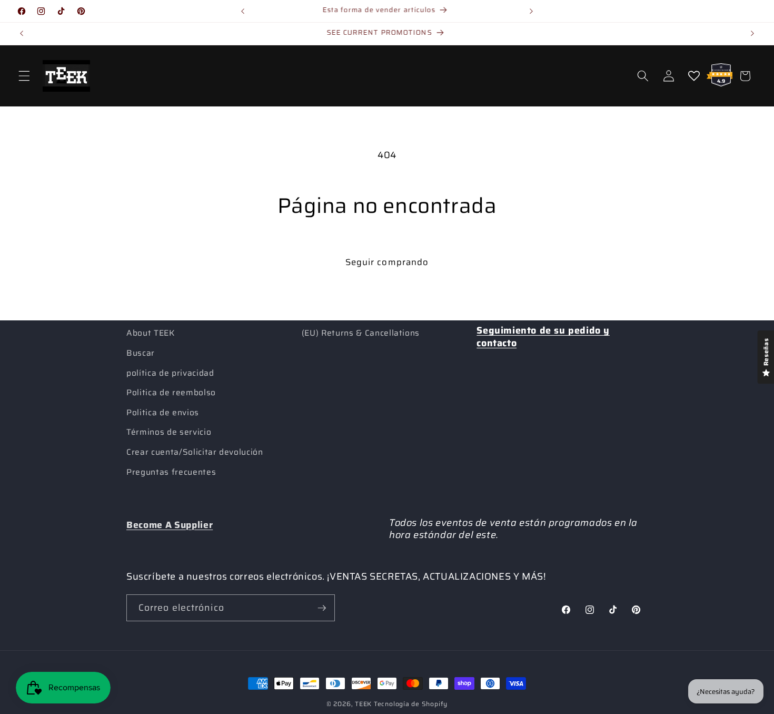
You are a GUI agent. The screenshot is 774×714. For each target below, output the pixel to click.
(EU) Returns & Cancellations (361, 333)
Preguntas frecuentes (171, 472)
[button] (24, 76)
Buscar (140, 353)
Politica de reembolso (171, 392)
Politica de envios (162, 412)
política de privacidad (170, 373)
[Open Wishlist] (694, 76)
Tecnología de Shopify (411, 704)
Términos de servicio (168, 432)
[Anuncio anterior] (242, 11)
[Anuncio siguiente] (531, 11)
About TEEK (150, 333)
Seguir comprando (387, 262)
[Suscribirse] (321, 608)
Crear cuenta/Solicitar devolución (194, 452)
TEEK (363, 704)
